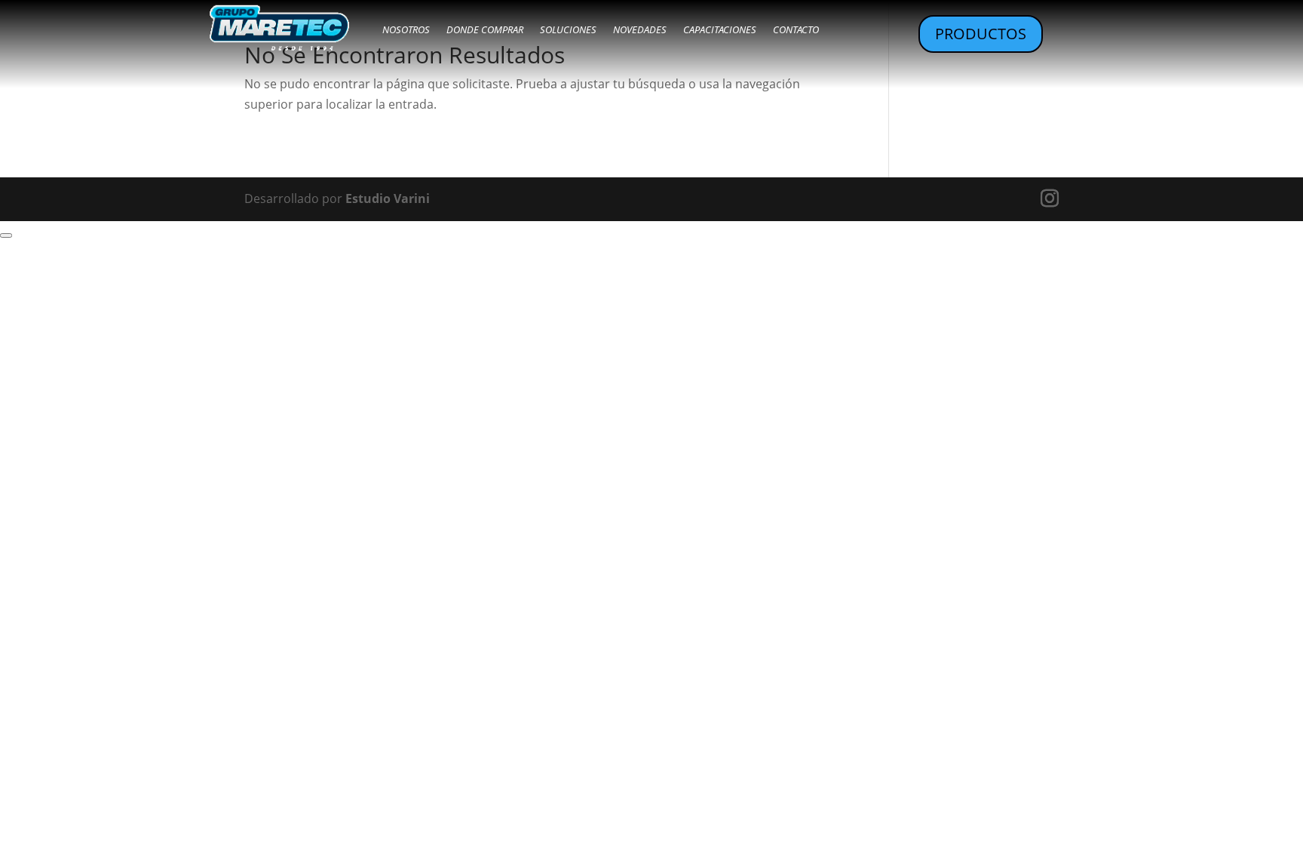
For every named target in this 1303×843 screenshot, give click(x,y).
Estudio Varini (387, 198)
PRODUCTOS (980, 33)
